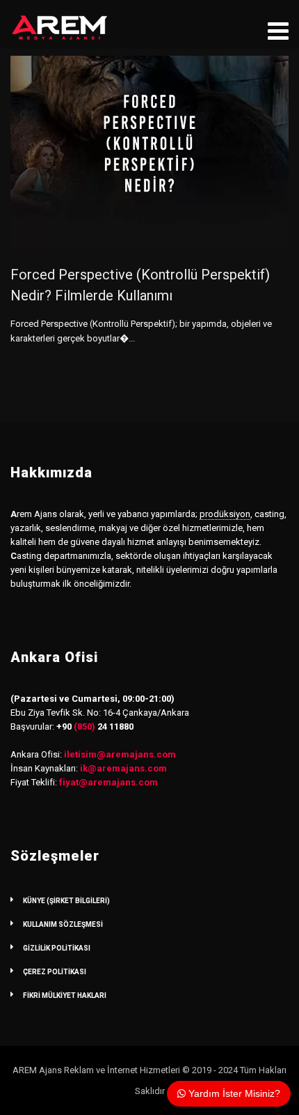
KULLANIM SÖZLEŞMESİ (63, 924)
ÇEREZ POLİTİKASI (54, 972)
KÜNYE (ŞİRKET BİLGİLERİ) (66, 901)
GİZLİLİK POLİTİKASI (56, 948)
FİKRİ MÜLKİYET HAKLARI (64, 995)
